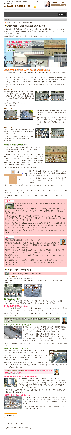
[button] (62, 14)
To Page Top (11, 415)
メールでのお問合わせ (59, 5)
